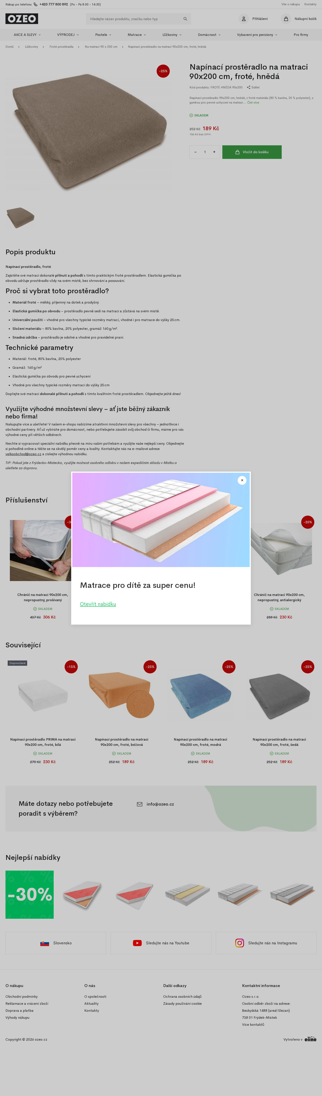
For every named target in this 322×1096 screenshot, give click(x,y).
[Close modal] (242, 480)
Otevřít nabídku (98, 604)
